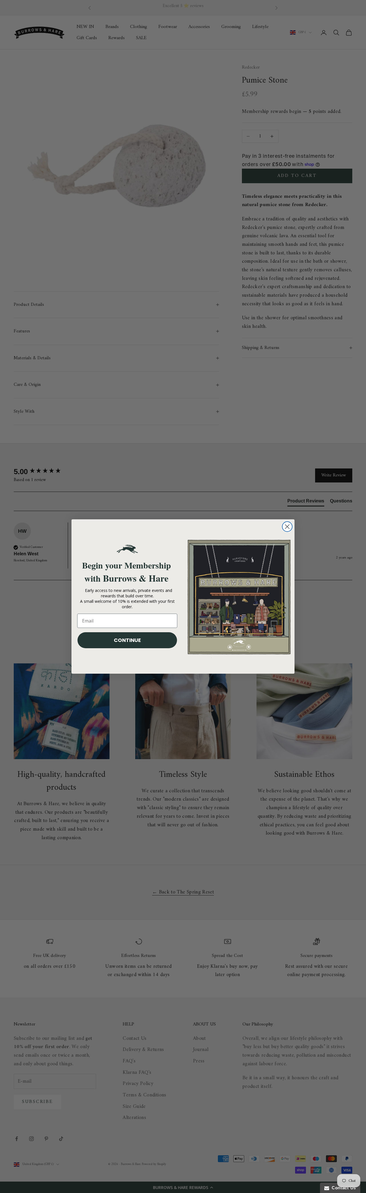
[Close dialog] (287, 527)
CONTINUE (127, 640)
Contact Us (342, 1187)
